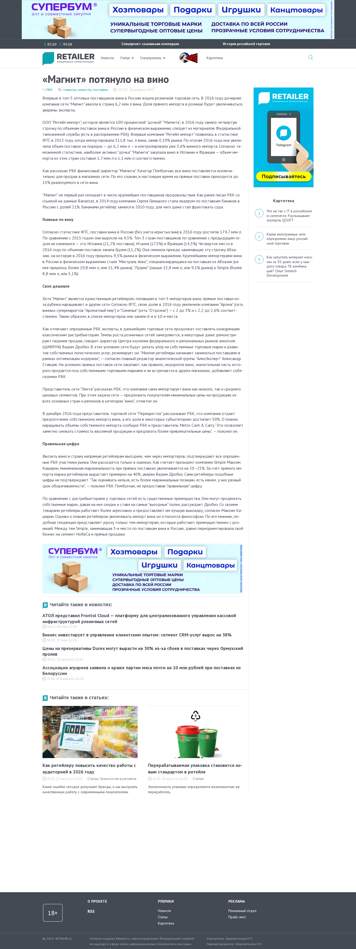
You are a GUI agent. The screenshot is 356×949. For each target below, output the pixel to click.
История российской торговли (246, 44)
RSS (91, 911)
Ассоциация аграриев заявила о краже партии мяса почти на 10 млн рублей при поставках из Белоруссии (141, 671)
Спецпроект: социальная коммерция (150, 44)
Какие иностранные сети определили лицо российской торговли (288, 239)
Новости (107, 57)
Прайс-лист (237, 917)
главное (69, 90)
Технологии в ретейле (118, 779)
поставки (100, 90)
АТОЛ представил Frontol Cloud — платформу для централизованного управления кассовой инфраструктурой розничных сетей (139, 618)
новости (84, 90)
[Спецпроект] (188, 55)
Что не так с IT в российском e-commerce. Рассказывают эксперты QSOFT (289, 215)
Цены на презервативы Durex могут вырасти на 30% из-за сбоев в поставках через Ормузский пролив (142, 651)
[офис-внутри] (142, 545)
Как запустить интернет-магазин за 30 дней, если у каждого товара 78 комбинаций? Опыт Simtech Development (290, 266)
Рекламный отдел (242, 910)
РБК (49, 90)
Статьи (125, 57)
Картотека (215, 57)
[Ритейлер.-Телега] (284, 89)
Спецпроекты (150, 57)
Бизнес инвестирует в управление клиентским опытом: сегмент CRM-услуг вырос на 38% (137, 635)
